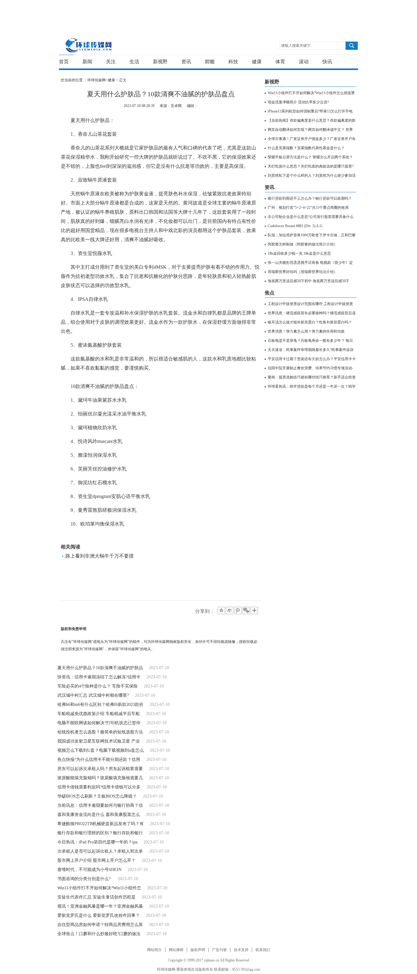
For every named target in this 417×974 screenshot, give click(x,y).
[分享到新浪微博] (229, 610)
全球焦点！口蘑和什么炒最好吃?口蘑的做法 (98, 934)
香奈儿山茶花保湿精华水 (139, 537)
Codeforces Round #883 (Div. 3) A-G (295, 226)
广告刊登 (219, 950)
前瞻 (210, 61)
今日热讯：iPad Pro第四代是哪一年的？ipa (97, 842)
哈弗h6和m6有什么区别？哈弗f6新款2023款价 (100, 704)
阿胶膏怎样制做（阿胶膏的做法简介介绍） (302, 244)
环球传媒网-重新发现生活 (88, 45)
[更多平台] (255, 611)
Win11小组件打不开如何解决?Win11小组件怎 (99, 888)
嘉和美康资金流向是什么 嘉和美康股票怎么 (98, 814)
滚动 (304, 61)
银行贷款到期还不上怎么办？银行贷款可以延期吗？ (310, 198)
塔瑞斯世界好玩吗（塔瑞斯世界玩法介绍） (302, 272)
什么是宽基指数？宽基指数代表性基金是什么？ (306, 148)
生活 (134, 61)
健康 (257, 61)
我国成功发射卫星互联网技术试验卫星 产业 (98, 741)
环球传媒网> (97, 80)
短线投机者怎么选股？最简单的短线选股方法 (100, 732)
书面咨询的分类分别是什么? (84, 878)
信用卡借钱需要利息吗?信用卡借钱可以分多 (98, 787)
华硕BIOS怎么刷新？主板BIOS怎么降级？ (97, 796)
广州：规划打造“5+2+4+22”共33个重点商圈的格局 (308, 207)
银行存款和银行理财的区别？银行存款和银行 (100, 833)
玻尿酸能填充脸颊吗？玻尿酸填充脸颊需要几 (100, 778)
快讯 (327, 61)
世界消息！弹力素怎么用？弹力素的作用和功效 (306, 331)
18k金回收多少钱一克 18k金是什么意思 (299, 253)
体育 (280, 61)
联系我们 (263, 950)
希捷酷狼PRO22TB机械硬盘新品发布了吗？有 (100, 823)
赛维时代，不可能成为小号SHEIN (89, 869)
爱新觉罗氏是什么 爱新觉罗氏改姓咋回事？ (98, 915)
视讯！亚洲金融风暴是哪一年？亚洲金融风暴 (100, 906)
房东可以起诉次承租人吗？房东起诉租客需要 (100, 768)
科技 (233, 61)
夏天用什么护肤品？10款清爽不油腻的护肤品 (100, 668)
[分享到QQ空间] (221, 610)
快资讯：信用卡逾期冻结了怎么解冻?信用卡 (98, 677)
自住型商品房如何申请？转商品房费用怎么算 (100, 924)
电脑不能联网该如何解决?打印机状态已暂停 (98, 723)
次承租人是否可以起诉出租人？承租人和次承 (100, 851)
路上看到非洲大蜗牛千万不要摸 (99, 556)
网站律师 (176, 950)
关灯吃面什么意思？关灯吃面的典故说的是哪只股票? (311, 166)
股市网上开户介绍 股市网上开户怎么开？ (96, 860)
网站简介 (154, 950)
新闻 (87, 61)
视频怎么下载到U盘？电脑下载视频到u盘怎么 (100, 750)
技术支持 (241, 950)
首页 (64, 61)
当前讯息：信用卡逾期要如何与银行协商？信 (100, 805)
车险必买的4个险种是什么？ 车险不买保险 (97, 686)
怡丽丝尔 (101, 537)
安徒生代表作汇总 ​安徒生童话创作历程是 (96, 897)
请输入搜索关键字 (295, 45)
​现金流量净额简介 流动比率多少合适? (298, 102)
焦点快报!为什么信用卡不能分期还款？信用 (98, 759)
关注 (111, 61)
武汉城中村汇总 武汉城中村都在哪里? (93, 695)
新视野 (160, 61)
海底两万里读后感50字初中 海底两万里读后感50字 (308, 281)
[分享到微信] (246, 610)
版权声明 (197, 950)
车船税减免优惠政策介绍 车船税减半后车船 (98, 713)
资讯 (186, 61)
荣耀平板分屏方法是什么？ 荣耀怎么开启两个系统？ (310, 157)
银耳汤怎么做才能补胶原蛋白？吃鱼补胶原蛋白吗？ (310, 322)
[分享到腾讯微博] (237, 610)
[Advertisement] (207, 14)
